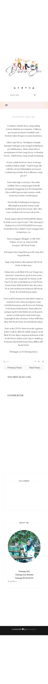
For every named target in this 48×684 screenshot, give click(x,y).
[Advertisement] (24, 32)
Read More (12, 581)
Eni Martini (20, 117)
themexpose (31, 629)
